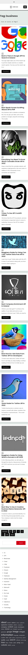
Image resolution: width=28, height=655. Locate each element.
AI (4, 552)
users (14, 642)
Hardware (7, 576)
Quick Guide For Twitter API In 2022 (13, 404)
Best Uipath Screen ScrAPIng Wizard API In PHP (13, 109)
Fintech (6, 570)
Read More (6, 71)
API (3, 53)
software (18, 640)
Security (6, 604)
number (3, 637)
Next (12, 534)
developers (21, 627)
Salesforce (7, 602)
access (9, 622)
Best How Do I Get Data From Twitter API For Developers (13, 355)
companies (20, 624)
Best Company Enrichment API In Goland (14, 305)
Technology (7, 607)
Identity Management (10, 578)
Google (6, 573)
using (18, 642)
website (4, 645)
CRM (5, 564)
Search (21, 543)
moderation (22, 635)
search (12, 640)
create (15, 627)
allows (17, 622)
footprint (15, 629)
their (3, 642)
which (9, 645)
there (7, 642)
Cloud (5, 561)
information (7, 634)
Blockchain (7, 558)
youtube (13, 645)
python (24, 637)
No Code (6, 593)
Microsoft (6, 587)
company (4, 627)
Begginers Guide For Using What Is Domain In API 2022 (12, 456)
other (7, 637)
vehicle (22, 642)
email (11, 629)
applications (4, 625)
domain (7, 629)
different (2, 629)
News (5, 590)
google (9, 632)
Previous (4, 531)
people (10, 637)
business (10, 625)
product (13, 637)
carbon (15, 625)
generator (3, 632)
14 (7, 534)
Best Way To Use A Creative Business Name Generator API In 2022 (13, 509)
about (4, 622)
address (14, 622)
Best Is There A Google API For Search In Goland (13, 57)
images (22, 632)
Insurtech (6, 581)
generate (20, 629)
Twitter (11, 642)
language (16, 635)
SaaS (5, 599)
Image (16, 631)
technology (23, 640)
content (10, 627)
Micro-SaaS (7, 584)
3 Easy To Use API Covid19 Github (12, 214)
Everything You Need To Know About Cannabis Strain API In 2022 (13, 161)
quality (3, 640)
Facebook (6, 567)
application (22, 622)
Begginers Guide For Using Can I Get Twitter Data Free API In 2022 (14, 254)
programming (19, 637)
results (7, 640)
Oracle (6, 596)
